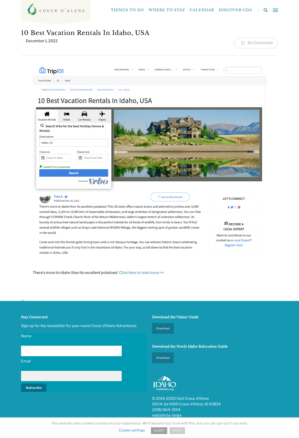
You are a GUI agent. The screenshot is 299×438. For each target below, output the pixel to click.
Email (26, 361)
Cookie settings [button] (132, 430)
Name (26, 336)
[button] (275, 10)
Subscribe (34, 388)
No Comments (260, 43)
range (176, 415)
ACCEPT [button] (159, 430)
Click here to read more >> (141, 272)
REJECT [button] (177, 430)
